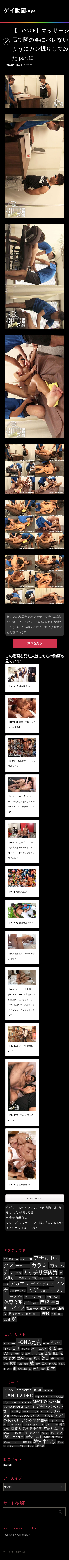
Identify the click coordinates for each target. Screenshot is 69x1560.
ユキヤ (43, 1348)
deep (37, 1397)
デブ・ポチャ (42, 1283)
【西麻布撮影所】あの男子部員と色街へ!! (21, 956)
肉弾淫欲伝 (57, 1437)
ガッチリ (16, 1273)
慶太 (37, 1358)
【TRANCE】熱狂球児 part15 (20, 686)
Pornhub (7, 1465)
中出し (41, 1297)
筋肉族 (47, 1437)
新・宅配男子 (32, 1433)
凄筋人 (16, 1428)
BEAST (9, 1389)
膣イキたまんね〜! (12, 1442)
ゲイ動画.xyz (19, 10)
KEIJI (13, 1343)
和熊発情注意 (32, 1429)
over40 (54, 1401)
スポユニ (43, 1278)
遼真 (36, 1368)
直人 (44, 1363)
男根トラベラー (14, 1436)
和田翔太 (22, 1217)
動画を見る (34, 643)
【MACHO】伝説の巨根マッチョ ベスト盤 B (21, 724)
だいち (56, 1343)
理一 (38, 1363)
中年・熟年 (53, 1297)
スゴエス (44, 1411)
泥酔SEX (45, 1433)
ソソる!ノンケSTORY (20, 1416)
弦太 (12, 1358)
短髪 (28, 1314)
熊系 (54, 1308)
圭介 (27, 1353)
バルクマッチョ (18, 1291)
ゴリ (16, 1348)
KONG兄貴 (29, 1342)
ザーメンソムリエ (30, 1411)
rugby (23, 1259)
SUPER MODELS (13, 1406)
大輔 (41, 1354)
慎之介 (29, 1358)
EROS (44, 1396)
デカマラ (19, 1283)
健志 (60, 1349)
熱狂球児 (56, 1433)
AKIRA (6, 1343)
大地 (34, 1353)
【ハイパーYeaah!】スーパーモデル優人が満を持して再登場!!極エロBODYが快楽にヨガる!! (21, 804)
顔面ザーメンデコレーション (20, 1446)
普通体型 (32, 1308)
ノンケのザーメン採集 (42, 1416)
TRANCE (28, 65)
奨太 (55, 1353)
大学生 (35, 1303)
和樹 (17, 1353)
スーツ (54, 1278)
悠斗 (20, 1358)
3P (5, 1259)
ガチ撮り (16, 1411)
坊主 (27, 1303)
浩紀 (26, 1363)
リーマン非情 (51, 1424)
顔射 (7, 1320)
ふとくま (30, 1406)
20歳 (11, 1259)
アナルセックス (23, 1207)
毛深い (45, 1308)
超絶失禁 (27, 1442)
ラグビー (16, 1297)
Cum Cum (48, 1390)
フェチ (44, 1290)
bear (17, 1259)
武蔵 (13, 1363)
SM (30, 1259)
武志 (6, 1364)
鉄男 (43, 1368)
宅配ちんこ (52, 1429)
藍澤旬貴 (22, 1368)
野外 (53, 1314)
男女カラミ (16, 1314)
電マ (60, 1314)
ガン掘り (20, 1212)
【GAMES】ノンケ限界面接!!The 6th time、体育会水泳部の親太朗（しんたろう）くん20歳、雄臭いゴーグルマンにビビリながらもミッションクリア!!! (22, 1002)
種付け (36, 1314)
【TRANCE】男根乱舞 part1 (20, 1184)
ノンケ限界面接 (35, 1420)
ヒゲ (33, 1290)
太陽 (48, 1353)
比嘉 (19, 1363)
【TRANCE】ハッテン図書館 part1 (20, 1048)
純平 (9, 1369)
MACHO (40, 1401)
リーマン (30, 1297)
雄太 (51, 1368)
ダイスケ (26, 1349)
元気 (6, 1353)
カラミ (39, 1265)
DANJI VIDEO (18, 1395)
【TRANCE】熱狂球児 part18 (20, 922)
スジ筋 (32, 1278)
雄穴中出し (44, 1441)
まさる (7, 1348)
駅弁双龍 (40, 1445)
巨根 (44, 1302)
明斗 (53, 1358)
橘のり (60, 1358)
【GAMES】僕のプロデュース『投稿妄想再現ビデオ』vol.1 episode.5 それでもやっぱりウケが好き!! (21, 850)
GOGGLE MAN (17, 1402)
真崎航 (53, 1363)
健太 (52, 1348)
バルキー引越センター (33, 1424)
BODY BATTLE (24, 1390)
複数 (30, 1212)
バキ (34, 1348)
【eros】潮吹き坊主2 (17, 891)
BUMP (37, 1389)
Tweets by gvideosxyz (16, 1534)
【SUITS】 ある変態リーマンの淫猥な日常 (22, 764)
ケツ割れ (21, 1278)
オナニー (22, 1266)
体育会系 (13, 1302)
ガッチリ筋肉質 (46, 1207)
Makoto (46, 1343)
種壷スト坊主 (33, 1436)
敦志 (45, 1358)
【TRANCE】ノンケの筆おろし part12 (21, 1118)
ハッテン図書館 (14, 1424)
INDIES (28, 1402)
